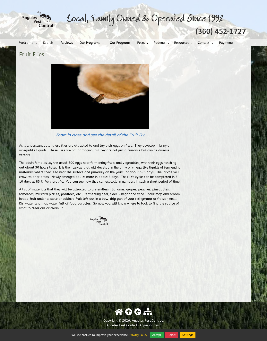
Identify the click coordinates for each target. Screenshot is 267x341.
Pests (143, 43)
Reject (172, 335)
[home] (133, 19)
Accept (156, 335)
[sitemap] (148, 312)
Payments (226, 43)
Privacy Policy (138, 335)
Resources (184, 43)
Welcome (28, 43)
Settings (187, 335)
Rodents (161, 43)
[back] (138, 312)
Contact (206, 43)
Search (48, 43)
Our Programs (92, 43)
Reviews (67, 43)
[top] (129, 312)
